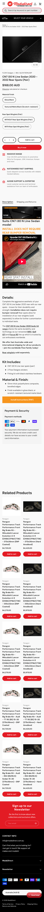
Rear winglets (8, 352)
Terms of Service (7, 904)
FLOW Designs (7, 73)
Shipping (5, 89)
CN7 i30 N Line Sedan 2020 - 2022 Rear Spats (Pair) (19, 26)
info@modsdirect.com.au (13, 840)
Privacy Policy (20, 904)
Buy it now (22, 147)
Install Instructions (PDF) (22, 399)
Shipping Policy (32, 904)
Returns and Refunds (9, 906)
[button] (40, 4)
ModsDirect (11, 900)
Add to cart (29, 140)
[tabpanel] (22, 304)
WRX (29, 332)
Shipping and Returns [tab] (26, 202)
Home (4, 25)
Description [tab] (7, 202)
